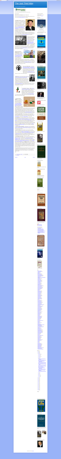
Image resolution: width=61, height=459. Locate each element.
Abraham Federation (40, 271)
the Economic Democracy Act (22, 17)
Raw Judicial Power (40, 329)
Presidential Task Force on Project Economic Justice (41, 325)
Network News (39, 313)
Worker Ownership (39, 348)
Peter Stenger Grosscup (40, 320)
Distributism (39, 284)
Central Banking (39, 278)
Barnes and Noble (30, 119)
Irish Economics (39, 301)
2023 (38, 377)
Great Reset (39, 296)
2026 (38, 351)
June (38, 372)
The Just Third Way (24, 3)
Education (39, 289)
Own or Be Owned (39, 317)
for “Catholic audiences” (25, 116)
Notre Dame (39, 314)
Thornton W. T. (39, 340)
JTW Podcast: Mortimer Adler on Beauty (42, 365)
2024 (38, 353)
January (39, 376)
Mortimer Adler (39, 310)
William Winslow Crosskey (40, 347)
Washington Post (39, 344)
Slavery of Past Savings (40, 335)
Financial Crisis (39, 292)
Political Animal (39, 322)
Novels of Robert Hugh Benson (41, 230)
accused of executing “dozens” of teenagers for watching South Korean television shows (20, 27)
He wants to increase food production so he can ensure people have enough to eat (18, 55)
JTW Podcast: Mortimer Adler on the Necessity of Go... (41, 368)
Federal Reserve (39, 291)
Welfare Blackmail (39, 345)
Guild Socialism (39, 297)
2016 (38, 383)
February (39, 375)
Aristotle (38, 272)
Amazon (16, 120)
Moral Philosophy (39, 309)
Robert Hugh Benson (40, 332)
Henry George (39, 300)
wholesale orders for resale (21, 124)
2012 (38, 386)
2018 (38, 381)
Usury (38, 342)
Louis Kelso (39, 307)
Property (38, 327)
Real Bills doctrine (39, 330)
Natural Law (39, 312)
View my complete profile (39, 225)
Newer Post (16, 157)
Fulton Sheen (39, 294)
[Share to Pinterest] (27, 154)
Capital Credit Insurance (40, 275)
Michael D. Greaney (40, 224)
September (39, 356)
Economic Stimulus (39, 288)
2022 (38, 378)
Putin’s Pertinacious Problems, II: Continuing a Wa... (41, 361)
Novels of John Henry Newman (41, 229)
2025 (38, 352)
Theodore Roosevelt (40, 339)
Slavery (38, 334)
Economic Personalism (40, 287)
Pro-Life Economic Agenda (40, 326)
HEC (38, 299)
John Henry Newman (40, 302)
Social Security (39, 337)
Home (25, 157)
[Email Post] (23, 154)
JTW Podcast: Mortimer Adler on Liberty (42, 362)
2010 (38, 388)
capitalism (39, 276)
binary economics (39, 274)
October (39, 355)
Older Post (34, 157)
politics (38, 323)
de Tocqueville (39, 283)
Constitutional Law (39, 281)
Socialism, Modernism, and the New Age (24, 140)
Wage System (39, 343)
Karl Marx (39, 305)
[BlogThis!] (25, 154)
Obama (38, 315)
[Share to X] (26, 154)
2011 (38, 387)
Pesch (38, 319)
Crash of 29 (39, 282)
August (39, 357)
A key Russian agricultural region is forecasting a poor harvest (30, 42)
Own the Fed (39, 318)
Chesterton (39, 279)
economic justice (39, 286)
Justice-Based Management (40, 304)
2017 (38, 382)
